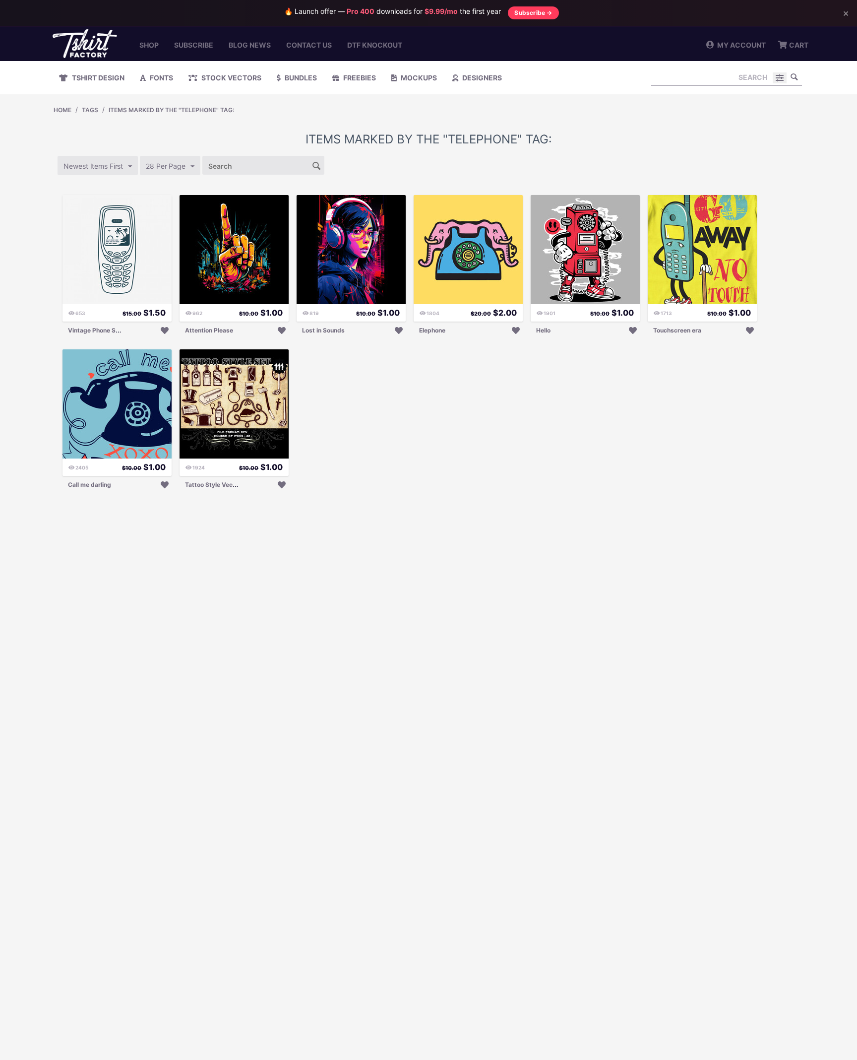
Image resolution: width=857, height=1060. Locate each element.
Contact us (309, 45)
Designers (481, 77)
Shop (149, 45)
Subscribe (193, 45)
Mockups (418, 77)
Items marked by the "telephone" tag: (171, 110)
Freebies (359, 77)
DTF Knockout (374, 45)
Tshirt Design (97, 77)
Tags (90, 110)
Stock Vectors (230, 77)
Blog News (250, 45)
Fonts (160, 77)
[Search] (794, 76)
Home (62, 110)
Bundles (300, 77)
